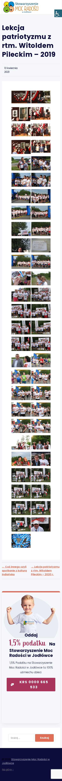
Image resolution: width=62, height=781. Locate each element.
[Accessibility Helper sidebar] (58, 13)
